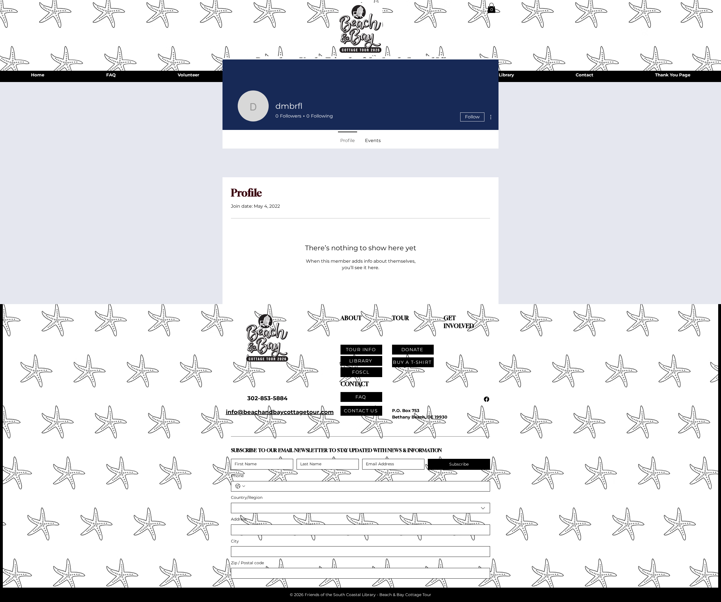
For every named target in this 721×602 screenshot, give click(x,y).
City (235, 541)
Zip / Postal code (247, 562)
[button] (491, 8)
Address (239, 519)
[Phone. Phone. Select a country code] (240, 486)
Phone (237, 475)
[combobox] (360, 508)
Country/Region (246, 497)
